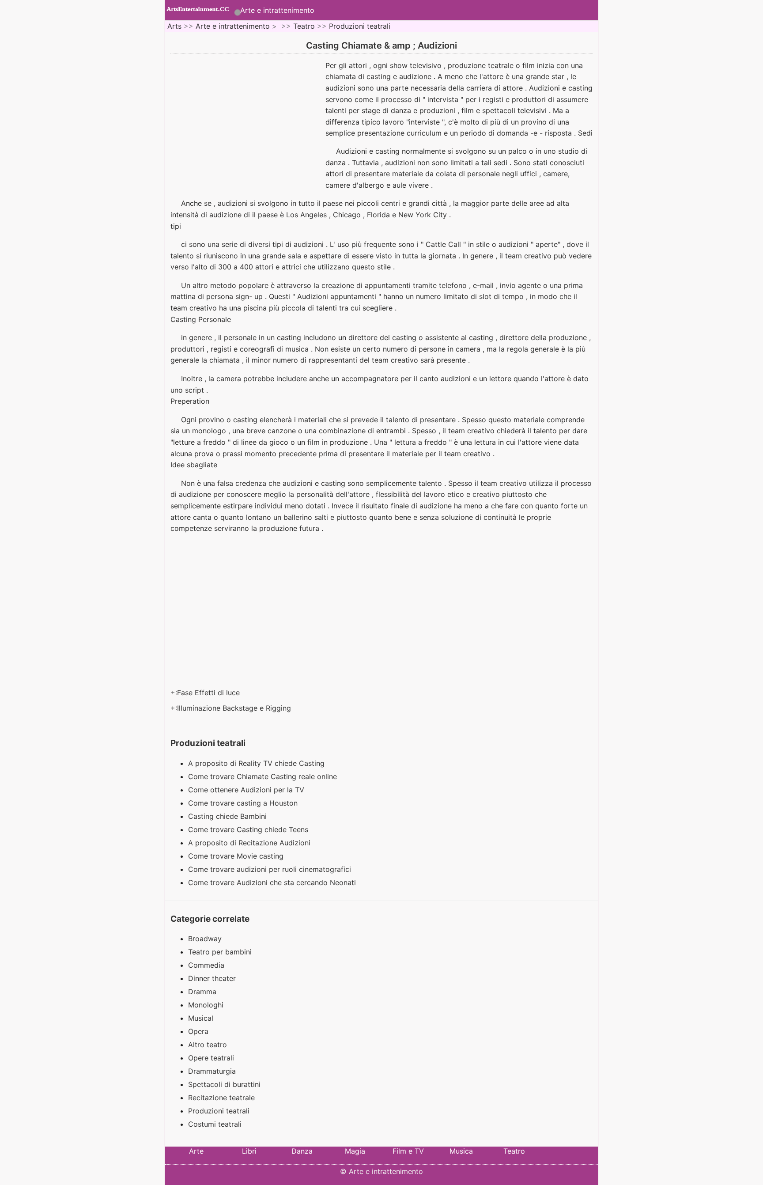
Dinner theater (212, 978)
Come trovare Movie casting (237, 856)
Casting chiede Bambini (228, 816)
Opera (198, 1031)
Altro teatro (207, 1044)
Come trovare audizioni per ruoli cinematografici (270, 869)
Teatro (304, 26)
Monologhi (205, 1004)
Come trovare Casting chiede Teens (249, 829)
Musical (200, 1018)
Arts (174, 26)
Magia (355, 1151)
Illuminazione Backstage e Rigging (235, 708)
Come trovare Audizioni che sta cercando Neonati (273, 882)
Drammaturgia (212, 1071)
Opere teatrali (211, 1057)
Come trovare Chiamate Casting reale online (263, 776)
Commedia (206, 965)
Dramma (202, 991)
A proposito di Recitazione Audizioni (250, 842)
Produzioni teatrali (359, 26)
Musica (461, 1151)
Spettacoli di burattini (224, 1084)
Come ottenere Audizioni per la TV (247, 789)
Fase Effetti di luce (209, 692)
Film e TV (408, 1151)
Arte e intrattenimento (277, 10)
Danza (302, 1151)
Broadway (205, 938)
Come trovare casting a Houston (244, 803)
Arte (196, 1151)
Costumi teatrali (215, 1124)
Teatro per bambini (220, 951)
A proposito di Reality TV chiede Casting (257, 763)
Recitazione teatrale (221, 1097)
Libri (249, 1151)
